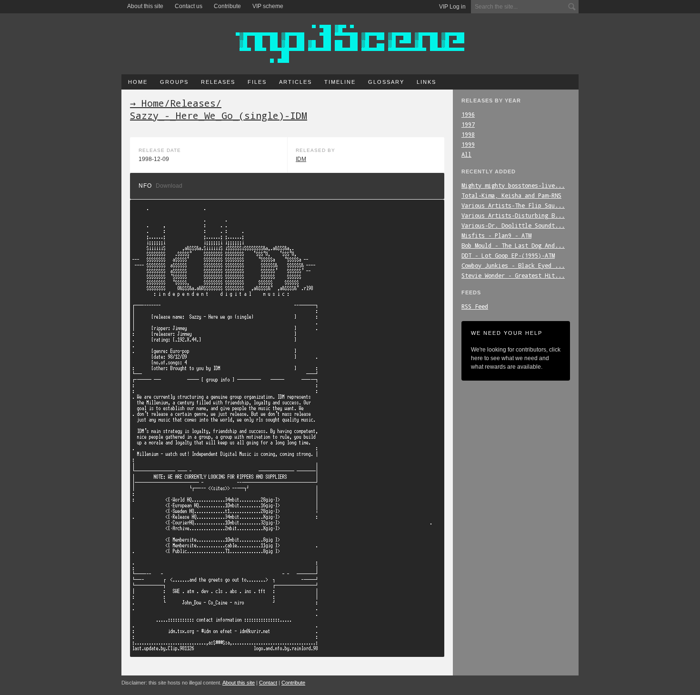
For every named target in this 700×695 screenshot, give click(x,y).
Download (169, 185)
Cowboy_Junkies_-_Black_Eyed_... (513, 265)
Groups (174, 82)
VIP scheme (267, 6)
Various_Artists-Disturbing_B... (513, 215)
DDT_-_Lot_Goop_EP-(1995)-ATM (508, 255)
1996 (468, 114)
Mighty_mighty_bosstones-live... (513, 185)
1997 (468, 124)
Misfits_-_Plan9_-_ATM (496, 235)
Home (138, 82)
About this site (145, 6)
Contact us (188, 6)
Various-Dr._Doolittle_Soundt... (513, 225)
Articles (295, 82)
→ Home (147, 103)
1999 (468, 144)
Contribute (227, 6)
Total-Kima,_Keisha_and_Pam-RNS (511, 195)
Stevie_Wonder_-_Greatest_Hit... (513, 275)
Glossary (386, 82)
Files (257, 82)
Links (426, 82)
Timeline (340, 82)
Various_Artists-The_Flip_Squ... (513, 205)
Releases (218, 82)
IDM (301, 159)
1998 (468, 134)
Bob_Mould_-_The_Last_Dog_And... (513, 245)
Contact (268, 682)
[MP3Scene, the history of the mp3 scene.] (350, 44)
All (466, 154)
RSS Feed (474, 306)
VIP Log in (452, 6)
